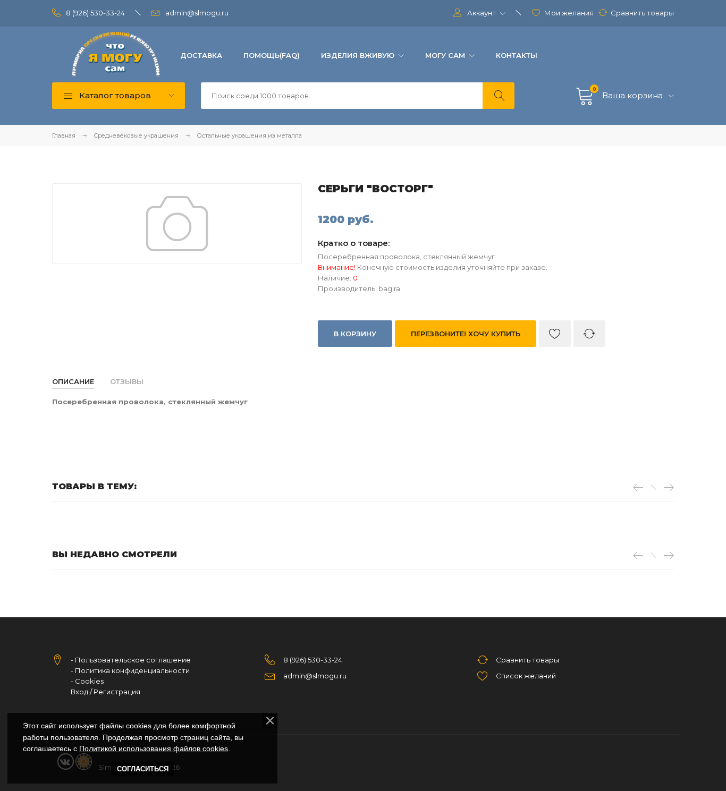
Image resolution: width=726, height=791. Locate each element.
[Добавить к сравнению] (589, 333)
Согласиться (142, 769)
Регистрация (117, 691)
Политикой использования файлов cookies (153, 748)
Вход (79, 691)
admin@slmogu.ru (197, 12)
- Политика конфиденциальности (130, 670)
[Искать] (498, 95)
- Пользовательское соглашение (131, 660)
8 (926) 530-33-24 (95, 12)
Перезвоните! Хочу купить (465, 333)
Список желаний (526, 675)
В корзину (355, 333)
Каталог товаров (114, 95)
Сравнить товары (642, 12)
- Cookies (87, 681)
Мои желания (569, 12)
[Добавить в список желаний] (555, 333)
